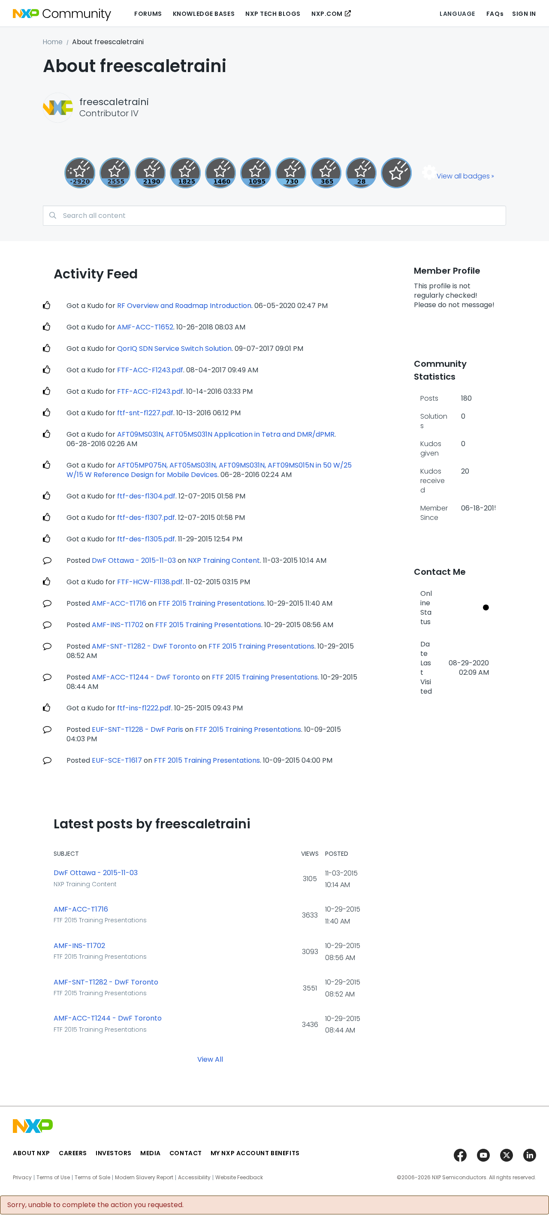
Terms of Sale (92, 1177)
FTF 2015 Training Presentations (211, 603)
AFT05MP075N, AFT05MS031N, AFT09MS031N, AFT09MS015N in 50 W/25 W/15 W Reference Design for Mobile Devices (209, 470)
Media (150, 1153)
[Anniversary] (326, 172)
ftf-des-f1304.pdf (146, 496)
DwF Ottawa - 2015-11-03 (134, 560)
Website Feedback (239, 1177)
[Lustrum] (185, 172)
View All (210, 1059)
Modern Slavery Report (144, 1177)
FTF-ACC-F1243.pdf (150, 370)
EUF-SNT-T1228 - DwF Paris (137, 729)
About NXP (31, 1153)
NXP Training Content (224, 560)
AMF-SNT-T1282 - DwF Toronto (144, 646)
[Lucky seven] (115, 172)
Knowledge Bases (204, 13)
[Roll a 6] (150, 172)
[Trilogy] (255, 172)
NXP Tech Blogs (273, 13)
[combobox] (274, 215)
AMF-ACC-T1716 (119, 603)
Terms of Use (53, 1177)
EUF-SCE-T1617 (117, 760)
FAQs (495, 13)
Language (457, 13)
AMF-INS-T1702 (117, 625)
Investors (114, 1153)
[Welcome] (396, 172)
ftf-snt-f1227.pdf (145, 413)
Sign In (524, 13)
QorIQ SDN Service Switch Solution (174, 348)
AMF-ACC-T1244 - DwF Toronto (146, 677)
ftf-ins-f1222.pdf (144, 708)
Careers (73, 1153)
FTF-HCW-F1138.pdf (150, 582)
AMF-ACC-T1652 (145, 327)
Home (53, 42)
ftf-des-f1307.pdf (146, 517)
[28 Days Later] (361, 172)
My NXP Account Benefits (255, 1153)
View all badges (463, 176)
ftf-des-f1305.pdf (146, 539)
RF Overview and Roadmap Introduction (184, 306)
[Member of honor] (79, 172)
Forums (148, 13)
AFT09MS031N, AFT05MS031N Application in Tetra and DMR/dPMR (226, 434)
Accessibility (194, 1177)
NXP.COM (327, 13)
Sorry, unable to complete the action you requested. (95, 1205)
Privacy (22, 1177)
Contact (185, 1153)
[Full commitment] (290, 172)
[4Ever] (220, 172)
